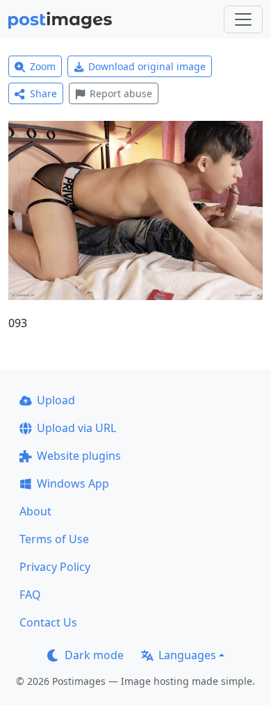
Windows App (73, 483)
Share (43, 93)
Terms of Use (54, 539)
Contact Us (48, 622)
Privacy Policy (54, 566)
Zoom (43, 66)
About (35, 511)
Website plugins (79, 455)
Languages (187, 655)
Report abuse (121, 93)
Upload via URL (76, 428)
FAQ (30, 594)
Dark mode (94, 655)
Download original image (147, 66)
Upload (56, 400)
